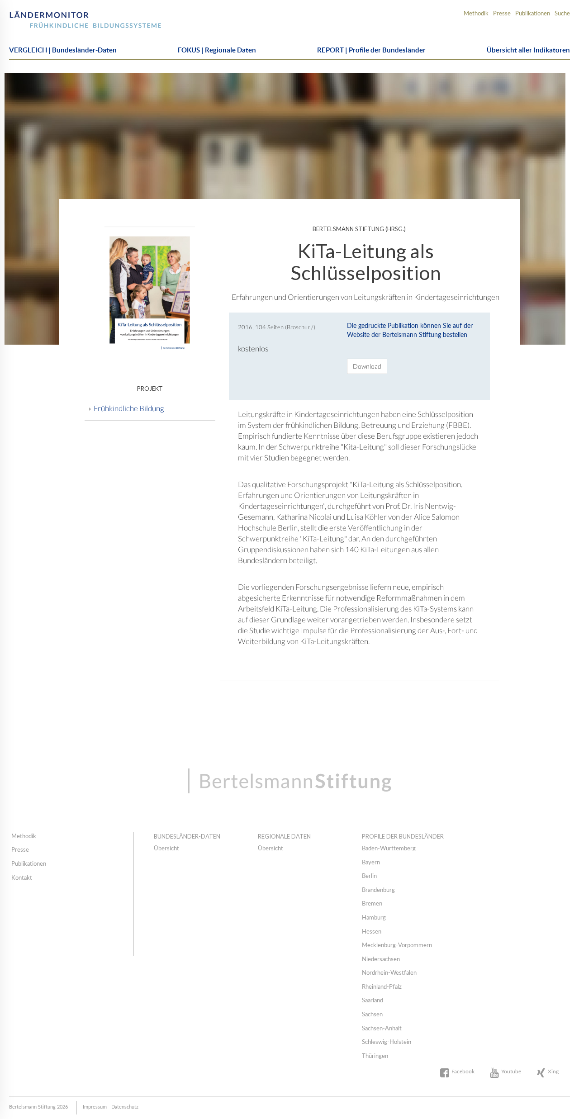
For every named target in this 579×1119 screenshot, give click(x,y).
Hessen (371, 932)
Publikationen (532, 14)
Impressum (95, 1107)
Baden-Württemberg (389, 849)
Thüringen (375, 1056)
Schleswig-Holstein (386, 1042)
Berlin (369, 876)
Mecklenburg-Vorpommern (397, 945)
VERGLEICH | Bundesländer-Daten (63, 50)
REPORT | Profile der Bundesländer (371, 50)
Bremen (372, 904)
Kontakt (21, 878)
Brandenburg (378, 890)
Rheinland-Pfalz (382, 987)
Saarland (372, 1001)
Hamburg (374, 918)
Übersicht (166, 849)
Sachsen (372, 1015)
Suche (562, 14)
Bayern (371, 863)
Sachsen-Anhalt (382, 1029)
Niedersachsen (381, 960)
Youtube (511, 1071)
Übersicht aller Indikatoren (528, 50)
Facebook (463, 1071)
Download (367, 366)
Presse (502, 14)
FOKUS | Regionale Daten (217, 50)
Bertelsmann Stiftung (60, 16)
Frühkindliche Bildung (129, 408)
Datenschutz (124, 1107)
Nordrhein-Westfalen (389, 973)
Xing (553, 1071)
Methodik (476, 14)
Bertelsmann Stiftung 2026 (38, 1107)
